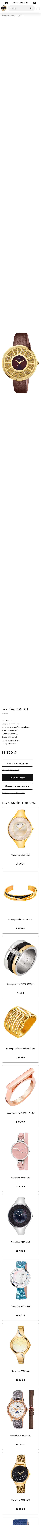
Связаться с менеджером (17, 786)
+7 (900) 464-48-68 (20, 2)
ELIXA (21, 15)
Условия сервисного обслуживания (13, 793)
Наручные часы (8, 15)
